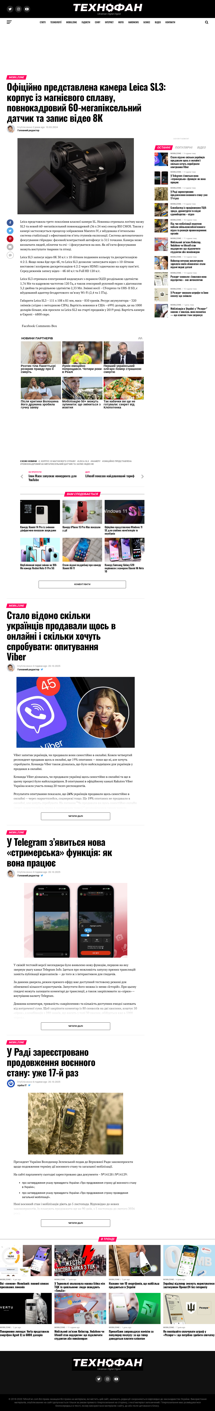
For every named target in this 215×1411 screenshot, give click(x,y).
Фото (121, 22)
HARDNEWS (133, 22)
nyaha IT (22, 1085)
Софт (97, 22)
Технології (55, 22)
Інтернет (109, 22)
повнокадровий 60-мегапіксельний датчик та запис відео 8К (58, 464)
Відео (158, 22)
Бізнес (146, 22)
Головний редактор (28, 130)
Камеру (96, 461)
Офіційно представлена (117, 461)
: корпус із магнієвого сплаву (58, 461)
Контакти (170, 22)
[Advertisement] (101, 50)
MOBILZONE (71, 22)
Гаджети (86, 22)
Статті (43, 22)
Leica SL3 (84, 461)
